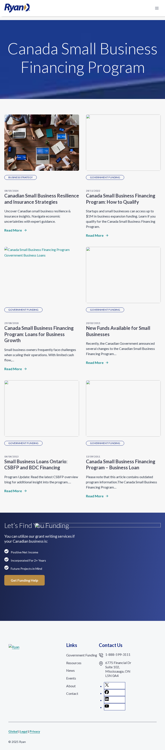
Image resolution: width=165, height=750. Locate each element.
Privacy (35, 731)
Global (13, 731)
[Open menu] (157, 8)
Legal (24, 731)
